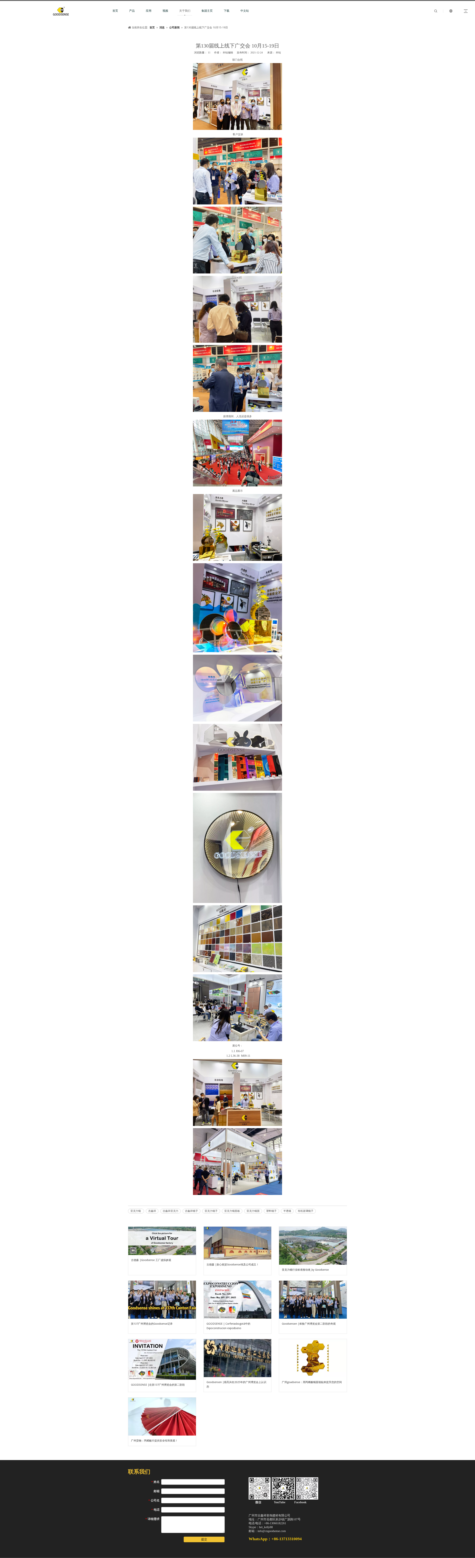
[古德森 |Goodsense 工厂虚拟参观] (162, 1241)
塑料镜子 (271, 1211)
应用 (148, 10)
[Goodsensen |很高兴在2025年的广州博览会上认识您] (237, 1358)
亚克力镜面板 (232, 1211)
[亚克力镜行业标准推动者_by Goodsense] (313, 1246)
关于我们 (184, 10)
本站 (278, 52)
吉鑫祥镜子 (191, 1211)
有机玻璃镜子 (305, 1211)
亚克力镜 (136, 1211)
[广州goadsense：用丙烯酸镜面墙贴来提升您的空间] (313, 1358)
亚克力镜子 (211, 1211)
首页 (115, 10)
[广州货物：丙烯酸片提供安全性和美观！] (162, 1417)
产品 (132, 10)
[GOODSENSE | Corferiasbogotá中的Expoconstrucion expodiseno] (237, 1300)
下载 (226, 10)
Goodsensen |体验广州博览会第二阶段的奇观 (309, 1323)
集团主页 (207, 10)
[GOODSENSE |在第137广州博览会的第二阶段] (162, 1359)
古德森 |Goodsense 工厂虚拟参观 (151, 1260)
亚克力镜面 (253, 1211)
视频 (165, 10)
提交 (204, 1539)
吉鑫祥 (152, 1211)
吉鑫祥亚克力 (170, 1211)
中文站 (244, 10)
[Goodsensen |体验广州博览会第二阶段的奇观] (313, 1300)
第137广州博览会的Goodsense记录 (152, 1323)
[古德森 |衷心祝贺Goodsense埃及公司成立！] (237, 1243)
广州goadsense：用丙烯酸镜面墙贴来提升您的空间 (312, 1382)
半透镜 (287, 1211)
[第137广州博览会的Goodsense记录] (162, 1300)
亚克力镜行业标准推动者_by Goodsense (305, 1269)
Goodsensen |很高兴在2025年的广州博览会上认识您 (236, 1384)
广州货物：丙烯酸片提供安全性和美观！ (154, 1440)
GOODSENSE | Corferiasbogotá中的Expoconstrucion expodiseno (228, 1326)
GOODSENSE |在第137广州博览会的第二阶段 (158, 1384)
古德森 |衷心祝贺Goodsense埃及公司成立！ (233, 1264)
